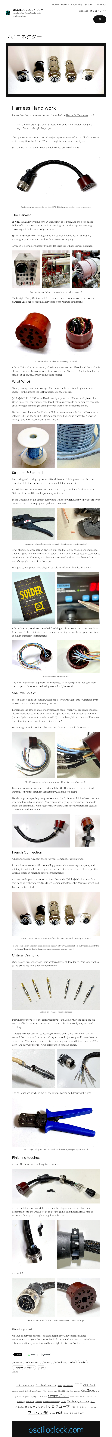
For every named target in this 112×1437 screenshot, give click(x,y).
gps (55, 1391)
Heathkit (61, 1391)
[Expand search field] (99, 19)
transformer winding (51, 1401)
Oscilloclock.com (28, 10)
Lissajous (77, 1391)
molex (72, 1362)
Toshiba (39, 1401)
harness (47, 1362)
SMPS (77, 1397)
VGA (93, 1401)
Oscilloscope (90, 1390)
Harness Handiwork (34, 108)
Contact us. (79, 1343)
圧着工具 (31, 1367)
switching (21, 1401)
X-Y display (19, 1407)
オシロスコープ (57, 1406)
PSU (39, 1396)
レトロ (52, 1413)
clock (60, 1385)
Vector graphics (78, 1401)
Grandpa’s (23, 620)
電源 (71, 1413)
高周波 (76, 1413)
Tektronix (30, 1401)
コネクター (18, 1367)
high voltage (60, 1362)
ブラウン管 (38, 1412)
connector (18, 1362)
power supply (30, 1396)
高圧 (82, 1413)
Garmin (50, 1391)
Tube (63, 1401)
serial (72, 1397)
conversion (68, 1385)
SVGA (82, 1396)
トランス (83, 1407)
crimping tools (32, 1362)
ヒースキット (92, 1407)
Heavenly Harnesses (77, 115)
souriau (82, 1362)
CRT (78, 1385)
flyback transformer (33, 1391)
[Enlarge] (96, 155)
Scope (44, 1396)
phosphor (19, 1396)
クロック (75, 1407)
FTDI (44, 1391)
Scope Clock (58, 1395)
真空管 (66, 1413)
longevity (79, 416)
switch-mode (91, 1396)
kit (71, 1391)
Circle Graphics (46, 1385)
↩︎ (74, 949)
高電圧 (41, 1367)
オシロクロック (34, 1407)
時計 (59, 1413)
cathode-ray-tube (25, 1385)
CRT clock (89, 1385)
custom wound (18, 1391)
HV (68, 1391)
